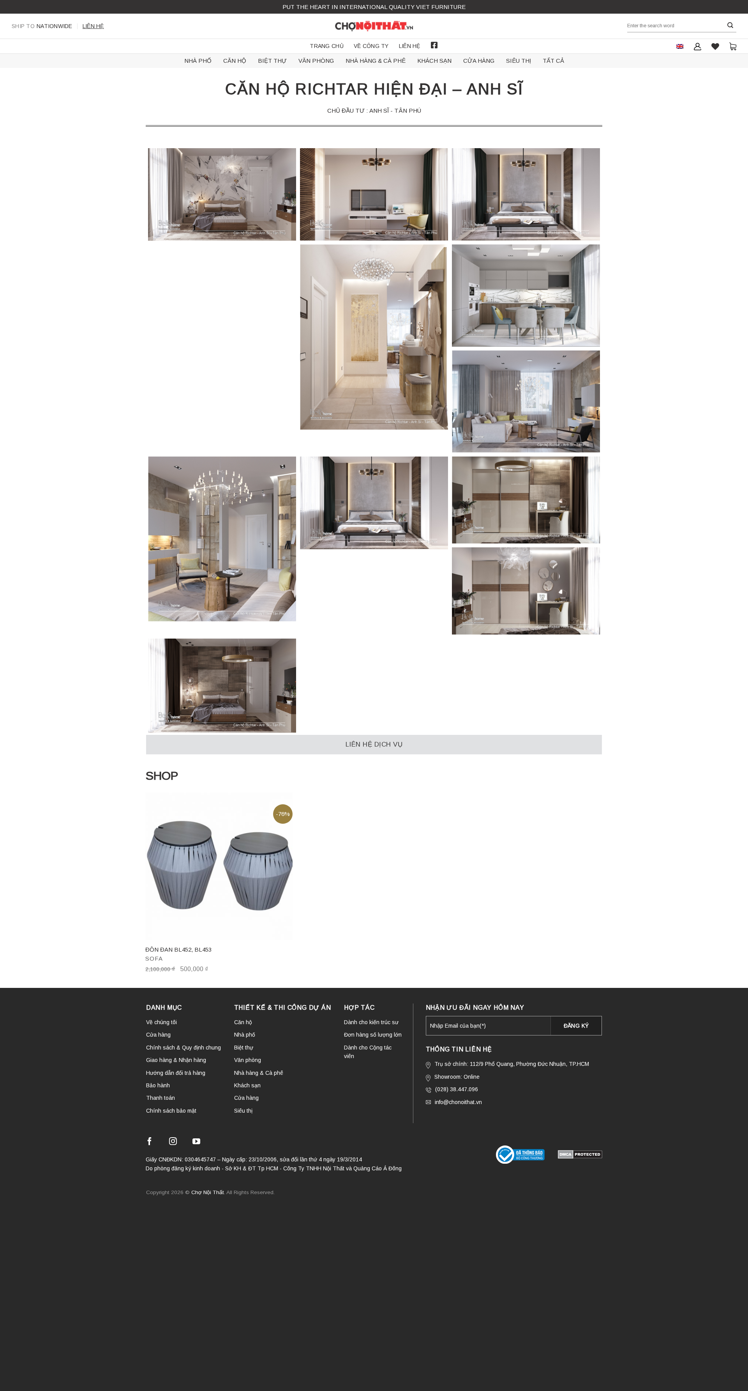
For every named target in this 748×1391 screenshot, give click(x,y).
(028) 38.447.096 (456, 1089)
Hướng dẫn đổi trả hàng (175, 1073)
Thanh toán (160, 1098)
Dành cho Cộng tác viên (368, 1051)
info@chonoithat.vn (458, 1102)
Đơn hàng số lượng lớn (373, 1035)
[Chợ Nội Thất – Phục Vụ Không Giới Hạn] (374, 26)
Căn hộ (234, 60)
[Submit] (730, 25)
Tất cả (553, 60)
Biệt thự (272, 60)
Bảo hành (158, 1085)
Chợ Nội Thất (207, 1192)
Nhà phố (198, 60)
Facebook (434, 45)
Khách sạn (434, 60)
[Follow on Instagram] (173, 1142)
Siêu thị (518, 60)
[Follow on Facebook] (149, 1142)
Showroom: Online (457, 1077)
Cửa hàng (478, 60)
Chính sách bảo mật (171, 1111)
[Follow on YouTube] (196, 1142)
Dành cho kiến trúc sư (371, 1022)
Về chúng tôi (161, 1022)
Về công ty (371, 46)
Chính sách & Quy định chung (183, 1047)
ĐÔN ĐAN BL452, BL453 (178, 949)
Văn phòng (316, 60)
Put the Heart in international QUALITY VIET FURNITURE (374, 7)
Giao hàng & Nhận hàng (176, 1060)
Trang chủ (327, 46)
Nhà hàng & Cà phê (376, 60)
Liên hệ (93, 26)
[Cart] (732, 46)
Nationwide (42, 26)
